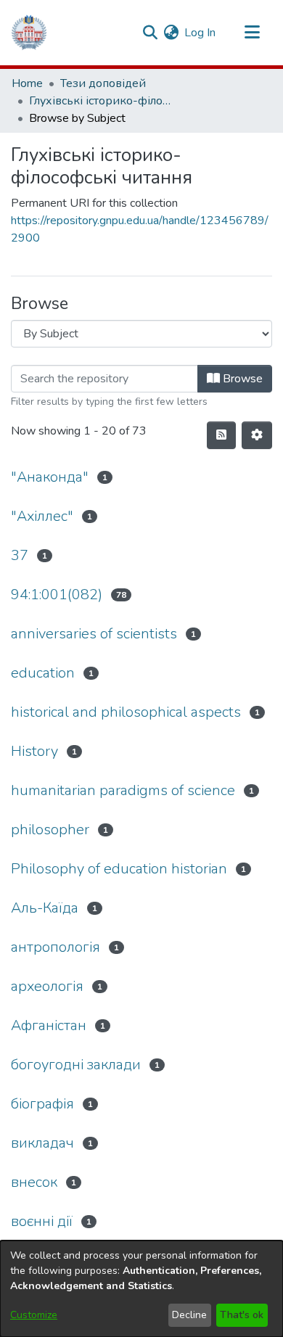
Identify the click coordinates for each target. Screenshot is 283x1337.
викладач (42, 1143)
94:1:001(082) (56, 594)
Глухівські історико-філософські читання (101, 101)
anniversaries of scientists (94, 633)
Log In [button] (200, 33)
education (43, 673)
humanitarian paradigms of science (123, 790)
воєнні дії (42, 1221)
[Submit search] (150, 32)
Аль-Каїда (44, 908)
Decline (189, 1315)
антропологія (55, 947)
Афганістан (48, 1025)
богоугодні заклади (76, 1064)
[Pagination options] (257, 435)
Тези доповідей (103, 83)
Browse (241, 379)
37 (19, 555)
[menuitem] (171, 32)
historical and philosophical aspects (126, 712)
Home (27, 83)
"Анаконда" (50, 477)
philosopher (50, 829)
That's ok (241, 1315)
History (34, 751)
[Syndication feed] (221, 435)
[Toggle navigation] (251, 32)
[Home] (29, 33)
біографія (42, 1104)
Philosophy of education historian (119, 869)
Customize (33, 1315)
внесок (34, 1182)
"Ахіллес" (42, 516)
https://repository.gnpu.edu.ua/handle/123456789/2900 (139, 229)
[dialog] (141, 1289)
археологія (47, 986)
